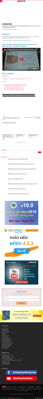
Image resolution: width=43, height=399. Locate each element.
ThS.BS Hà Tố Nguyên (32, 36)
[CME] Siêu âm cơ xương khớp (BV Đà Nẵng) (34, 135)
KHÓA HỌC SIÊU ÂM (15, 94)
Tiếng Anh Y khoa (4, 335)
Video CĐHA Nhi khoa (5, 339)
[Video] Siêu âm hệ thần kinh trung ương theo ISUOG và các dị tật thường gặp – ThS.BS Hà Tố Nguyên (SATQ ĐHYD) (11, 118)
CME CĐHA (8, 386)
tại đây (29, 40)
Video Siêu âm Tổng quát (6, 345)
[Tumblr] (39, 398)
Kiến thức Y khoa (4, 331)
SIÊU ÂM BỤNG (37, 386)
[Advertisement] (21, 12)
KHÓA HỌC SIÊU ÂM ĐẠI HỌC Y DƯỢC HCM (27, 94)
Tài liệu (3, 334)
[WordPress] (41, 398)
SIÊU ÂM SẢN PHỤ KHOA (22, 386)
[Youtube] (37, 398)
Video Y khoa (4, 348)
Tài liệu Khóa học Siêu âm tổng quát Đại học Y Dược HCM (20, 78)
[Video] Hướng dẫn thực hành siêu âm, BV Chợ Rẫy (14, 89)
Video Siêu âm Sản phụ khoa (6, 343)
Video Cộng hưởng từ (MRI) (6, 340)
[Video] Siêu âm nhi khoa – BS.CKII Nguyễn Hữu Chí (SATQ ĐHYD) (32, 117)
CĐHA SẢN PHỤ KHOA (37, 389)
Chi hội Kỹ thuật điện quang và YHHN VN (8, 357)
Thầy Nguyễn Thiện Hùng (6, 362)
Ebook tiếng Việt (4, 330)
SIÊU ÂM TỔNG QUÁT (30, 386)
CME (16, 390)
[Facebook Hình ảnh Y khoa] (21, 370)
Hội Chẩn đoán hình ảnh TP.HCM (7, 358)
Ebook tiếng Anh (4, 329)
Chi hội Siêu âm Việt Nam (6, 356)
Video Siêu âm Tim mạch (6, 344)
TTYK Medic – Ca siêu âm (6, 361)
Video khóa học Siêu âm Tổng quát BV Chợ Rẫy (14, 88)
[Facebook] (35, 398)
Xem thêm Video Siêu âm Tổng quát (9, 122)
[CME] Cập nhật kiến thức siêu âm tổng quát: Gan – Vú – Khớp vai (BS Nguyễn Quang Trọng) (8, 136)
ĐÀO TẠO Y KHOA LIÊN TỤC (22, 390)
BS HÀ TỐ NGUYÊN (8, 94)
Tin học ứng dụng (4, 336)
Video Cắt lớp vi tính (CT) (6, 338)
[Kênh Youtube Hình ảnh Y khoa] (21, 376)
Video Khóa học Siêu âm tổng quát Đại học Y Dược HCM (15, 84)
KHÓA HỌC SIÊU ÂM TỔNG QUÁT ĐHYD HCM (9, 389)
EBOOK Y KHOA (14, 386)
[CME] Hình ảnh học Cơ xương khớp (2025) (20, 135)
